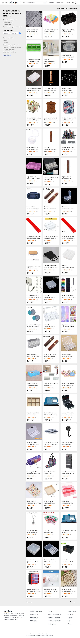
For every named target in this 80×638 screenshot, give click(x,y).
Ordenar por (61, 8)
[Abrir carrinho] (73, 2)
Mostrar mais (7, 55)
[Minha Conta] (76, 2)
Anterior (29, 602)
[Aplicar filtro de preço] (20, 33)
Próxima (72, 602)
